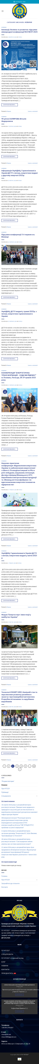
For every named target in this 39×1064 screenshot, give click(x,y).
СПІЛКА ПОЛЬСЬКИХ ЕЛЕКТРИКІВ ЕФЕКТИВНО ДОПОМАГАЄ (19, 984)
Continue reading (9, 104)
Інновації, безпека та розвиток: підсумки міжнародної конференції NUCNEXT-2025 (19, 30)
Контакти (4, 887)
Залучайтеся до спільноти (10, 883)
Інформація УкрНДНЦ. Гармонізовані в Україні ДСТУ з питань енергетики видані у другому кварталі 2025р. (19, 172)
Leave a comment (33, 111)
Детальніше (19, 994)
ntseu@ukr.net (6, 1034)
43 (34, 766)
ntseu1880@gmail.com (8, 1037)
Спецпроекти (6, 796)
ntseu (20, 37)
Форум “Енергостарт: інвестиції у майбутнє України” (16, 616)
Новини (4, 785)
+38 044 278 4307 (7, 1027)
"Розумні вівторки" (7, 781)
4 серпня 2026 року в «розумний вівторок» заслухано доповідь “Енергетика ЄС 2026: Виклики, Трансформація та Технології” (19, 833)
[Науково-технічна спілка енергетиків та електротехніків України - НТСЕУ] (19, 11)
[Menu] (2, 11)
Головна (4, 876)
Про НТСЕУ (5, 788)
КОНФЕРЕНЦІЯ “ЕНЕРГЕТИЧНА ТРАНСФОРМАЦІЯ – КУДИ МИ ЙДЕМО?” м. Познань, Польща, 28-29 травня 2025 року (18, 376)
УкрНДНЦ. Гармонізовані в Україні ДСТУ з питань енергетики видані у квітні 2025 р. (19, 555)
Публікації (4, 792)
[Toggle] (37, 796)
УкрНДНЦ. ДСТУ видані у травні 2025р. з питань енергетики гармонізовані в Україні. (19, 313)
